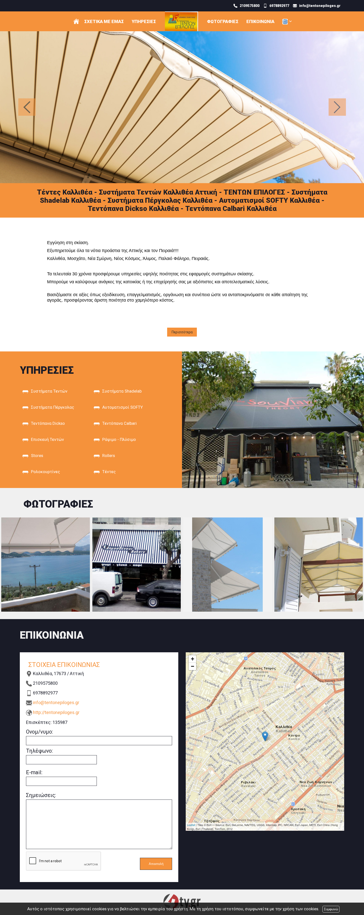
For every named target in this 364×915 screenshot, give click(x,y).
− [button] (192, 666)
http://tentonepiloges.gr (56, 712)
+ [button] (192, 659)
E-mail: (34, 772)
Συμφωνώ (331, 909)
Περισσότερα (182, 332)
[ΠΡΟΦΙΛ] (76, 21)
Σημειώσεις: (41, 795)
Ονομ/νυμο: (39, 732)
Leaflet (191, 825)
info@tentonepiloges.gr (56, 702)
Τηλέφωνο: (39, 751)
